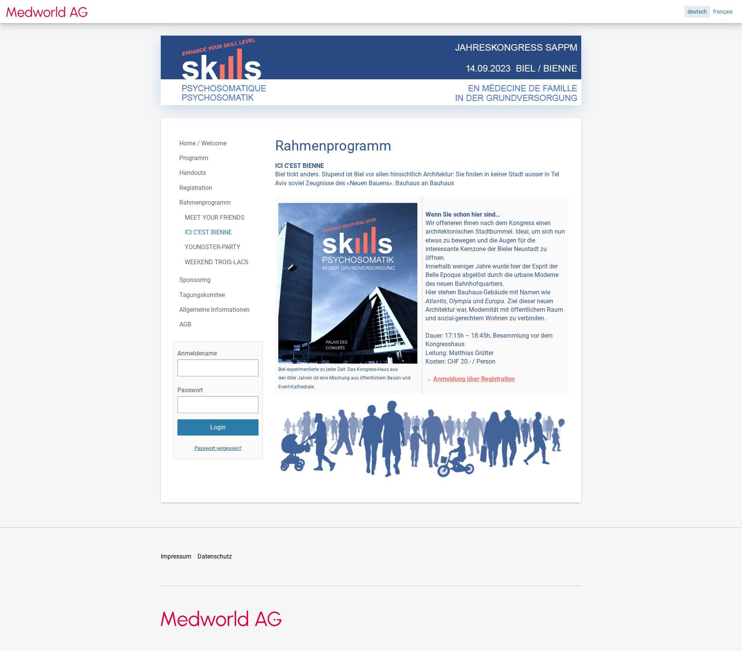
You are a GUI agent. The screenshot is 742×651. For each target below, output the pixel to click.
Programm (193, 158)
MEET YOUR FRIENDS (215, 217)
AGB (185, 324)
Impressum (176, 556)
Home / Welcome (202, 143)
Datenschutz (214, 556)
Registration (195, 187)
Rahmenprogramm (205, 202)
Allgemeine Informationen (214, 309)
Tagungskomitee (202, 295)
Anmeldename (197, 353)
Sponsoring (195, 280)
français (723, 12)
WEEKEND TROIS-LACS (216, 262)
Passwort (190, 390)
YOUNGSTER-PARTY (212, 247)
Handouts (192, 172)
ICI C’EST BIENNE (208, 232)
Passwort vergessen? (218, 448)
